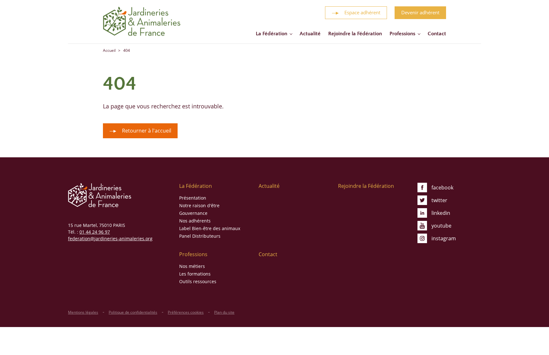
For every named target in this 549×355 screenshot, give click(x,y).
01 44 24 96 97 (94, 232)
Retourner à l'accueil (146, 130)
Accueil (109, 50)
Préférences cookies (186, 312)
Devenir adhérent (420, 12)
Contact (437, 34)
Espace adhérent (362, 12)
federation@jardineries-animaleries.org (110, 239)
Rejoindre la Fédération (355, 34)
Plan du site (224, 312)
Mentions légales (83, 312)
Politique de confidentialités (133, 312)
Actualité (310, 34)
